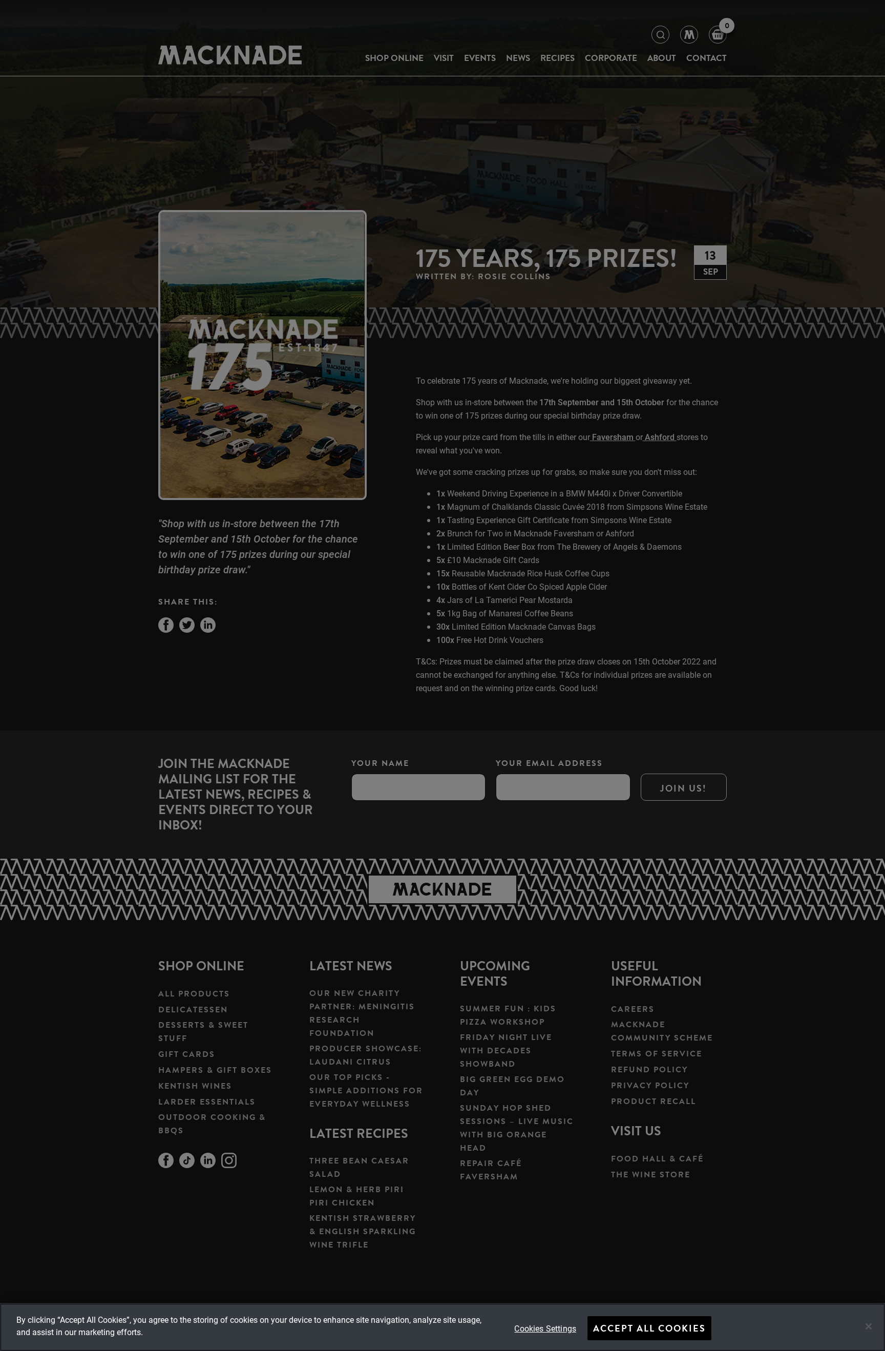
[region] (442, 1327)
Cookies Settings (545, 1328)
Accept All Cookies (649, 1328)
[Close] (868, 1326)
